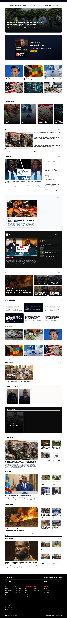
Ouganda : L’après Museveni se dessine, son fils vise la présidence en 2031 (47, 150)
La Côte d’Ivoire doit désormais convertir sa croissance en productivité (18, 381)
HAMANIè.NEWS (9, 577)
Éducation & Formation (47, 5)
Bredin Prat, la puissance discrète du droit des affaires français (53, 191)
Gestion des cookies (55, 615)
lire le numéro (33, 51)
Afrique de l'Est (17, 590)
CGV (46, 615)
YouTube (60, 577)
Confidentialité (49, 615)
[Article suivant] (60, 20)
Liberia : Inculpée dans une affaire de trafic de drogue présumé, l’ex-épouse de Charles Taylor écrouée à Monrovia (47, 146)
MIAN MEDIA (8, 581)
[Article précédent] (7, 20)
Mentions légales (46, 592)
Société (40, 5)
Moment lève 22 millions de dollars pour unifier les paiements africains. (21, 220)
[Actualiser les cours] (61, 0)
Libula (26, 590)
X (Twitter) (46, 577)
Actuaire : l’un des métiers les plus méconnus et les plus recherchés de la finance (53, 163)
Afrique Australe (17, 594)
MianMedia (26, 594)
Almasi (26, 592)
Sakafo (26, 588)
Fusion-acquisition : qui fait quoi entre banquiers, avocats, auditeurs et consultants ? (53, 170)
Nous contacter (46, 590)
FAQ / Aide (45, 588)
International (55, 5)
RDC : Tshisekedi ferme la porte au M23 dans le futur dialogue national (47, 141)
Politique (24, 5)
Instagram (55, 577)
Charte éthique (46, 594)
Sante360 (26, 596)
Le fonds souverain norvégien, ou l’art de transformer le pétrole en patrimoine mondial (53, 178)
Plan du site (60, 615)
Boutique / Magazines (37, 590)
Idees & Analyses (8, 605)
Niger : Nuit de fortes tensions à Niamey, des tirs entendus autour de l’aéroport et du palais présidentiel (47, 133)
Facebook (51, 577)
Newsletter (36, 588)
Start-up (35, 5)
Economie (11, 5)
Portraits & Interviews (8, 607)
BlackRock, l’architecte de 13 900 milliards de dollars (52, 185)
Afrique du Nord (17, 592)
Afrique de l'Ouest (18, 588)
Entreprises (30, 5)
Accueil (7, 5)
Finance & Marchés (18, 5)
